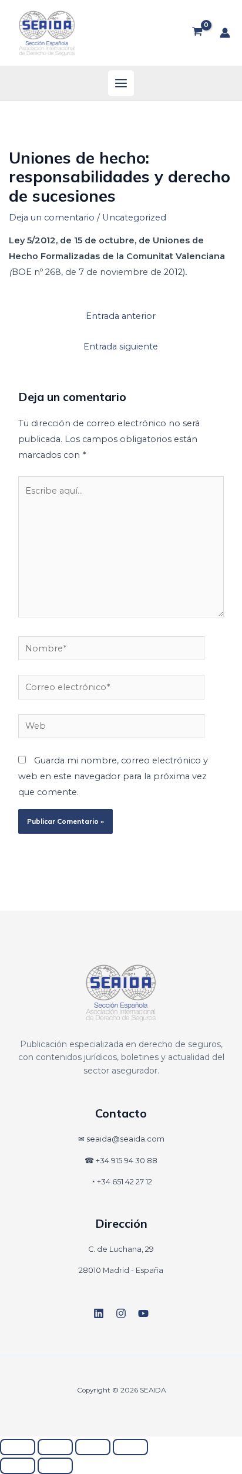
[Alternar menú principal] (121, 83)
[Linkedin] (98, 1313)
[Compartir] (92, 1447)
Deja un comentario (52, 217)
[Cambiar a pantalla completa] (55, 1447)
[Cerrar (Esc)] (130, 1447)
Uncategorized (134, 217)
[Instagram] (121, 1313)
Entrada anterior (121, 316)
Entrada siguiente (120, 346)
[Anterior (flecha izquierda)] (17, 1466)
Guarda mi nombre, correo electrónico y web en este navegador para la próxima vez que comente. (113, 776)
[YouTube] (143, 1313)
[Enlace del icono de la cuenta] (225, 33)
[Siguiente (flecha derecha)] (55, 1466)
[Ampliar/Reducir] (17, 1447)
